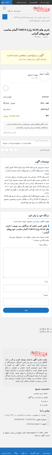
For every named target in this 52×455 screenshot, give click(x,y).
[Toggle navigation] (4, 8)
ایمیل (45, 295)
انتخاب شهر (5, 2)
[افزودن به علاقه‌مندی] (5, 88)
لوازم (44, 17)
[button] (26, 162)
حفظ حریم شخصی (41, 393)
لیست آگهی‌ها (35, 453)
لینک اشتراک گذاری (42, 140)
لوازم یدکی (37, 17)
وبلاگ (16, 453)
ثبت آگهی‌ (24, 453)
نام (46, 282)
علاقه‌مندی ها (34, 2)
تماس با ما (44, 405)
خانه (48, 17)
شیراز (45, 37)
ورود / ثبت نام (45, 2)
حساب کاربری (6, 453)
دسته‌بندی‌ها (17, 11)
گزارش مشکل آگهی (9, 132)
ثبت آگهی (10, 11)
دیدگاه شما (43, 245)
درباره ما (44, 401)
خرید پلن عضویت (21, 2)
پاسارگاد (37, 37)
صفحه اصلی (46, 453)
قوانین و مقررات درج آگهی (38, 397)
